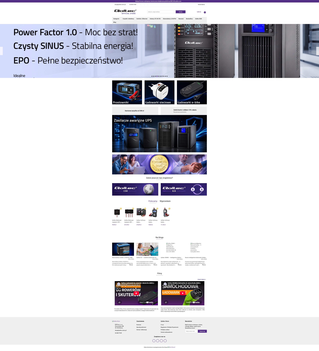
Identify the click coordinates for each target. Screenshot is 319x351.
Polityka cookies (165, 329)
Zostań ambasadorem (166, 332)
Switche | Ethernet (141, 19)
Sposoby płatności (141, 327)
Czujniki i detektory (128, 19)
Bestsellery (189, 19)
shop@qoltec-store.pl (120, 330)
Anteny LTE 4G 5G (155, 19)
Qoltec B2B (198, 19)
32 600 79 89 (118, 333)
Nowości (181, 19)
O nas (162, 324)
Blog (114, 22)
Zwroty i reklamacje (141, 329)
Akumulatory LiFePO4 (169, 19)
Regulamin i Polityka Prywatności (169, 327)
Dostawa (138, 324)
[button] (140, 321)
